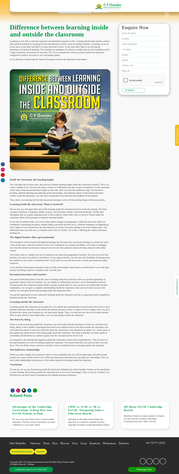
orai (84, 443)
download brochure (22, 451)
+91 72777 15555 (155, 442)
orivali (65, 443)
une (55, 443)
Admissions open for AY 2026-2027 (31, 469)
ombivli (124, 443)
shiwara (35, 443)
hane (46, 443)
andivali (95, 443)
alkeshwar (109, 443)
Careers (40, 451)
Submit (129, 90)
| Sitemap (30, 464)
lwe (75, 443)
